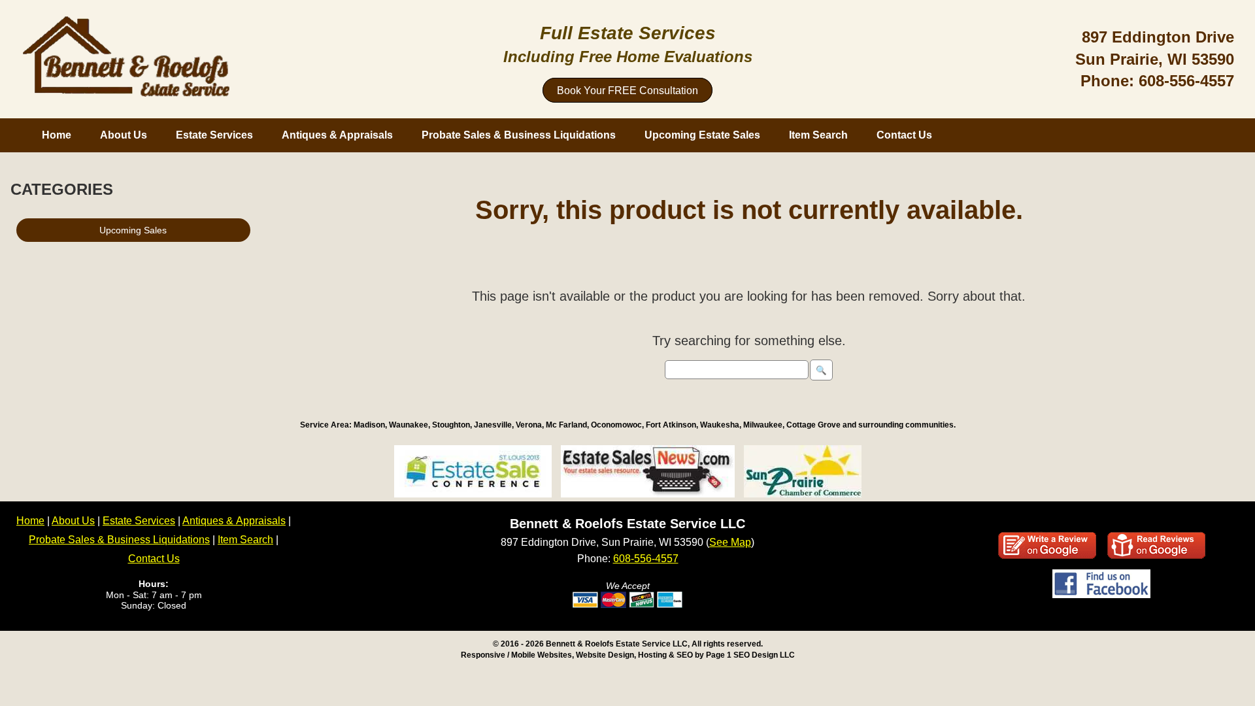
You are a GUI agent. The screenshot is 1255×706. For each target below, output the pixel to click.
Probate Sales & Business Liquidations (519, 135)
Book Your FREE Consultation (627, 90)
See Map (730, 542)
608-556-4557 (1186, 81)
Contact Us (904, 135)
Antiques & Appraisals (337, 135)
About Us (123, 135)
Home (56, 135)
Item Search (818, 135)
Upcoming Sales (133, 230)
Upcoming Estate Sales (702, 135)
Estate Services (214, 135)
